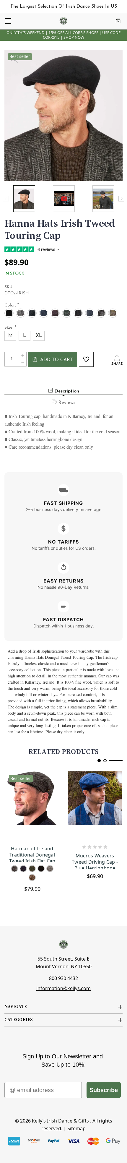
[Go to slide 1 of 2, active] (99, 760)
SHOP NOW (74, 37)
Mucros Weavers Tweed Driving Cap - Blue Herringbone (95, 861)
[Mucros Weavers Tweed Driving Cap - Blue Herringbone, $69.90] (95, 805)
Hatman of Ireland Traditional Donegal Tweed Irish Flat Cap (32, 854)
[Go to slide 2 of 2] (105, 760)
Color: (11, 306)
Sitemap (76, 1128)
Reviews (66, 402)
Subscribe (103, 1090)
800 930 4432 (63, 978)
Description (66, 391)
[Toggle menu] (8, 21)
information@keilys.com (63, 988)
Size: (10, 328)
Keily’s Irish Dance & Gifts (60, 1120)
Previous (6, 199)
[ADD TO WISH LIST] (86, 359)
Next (121, 199)
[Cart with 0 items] (118, 21)
